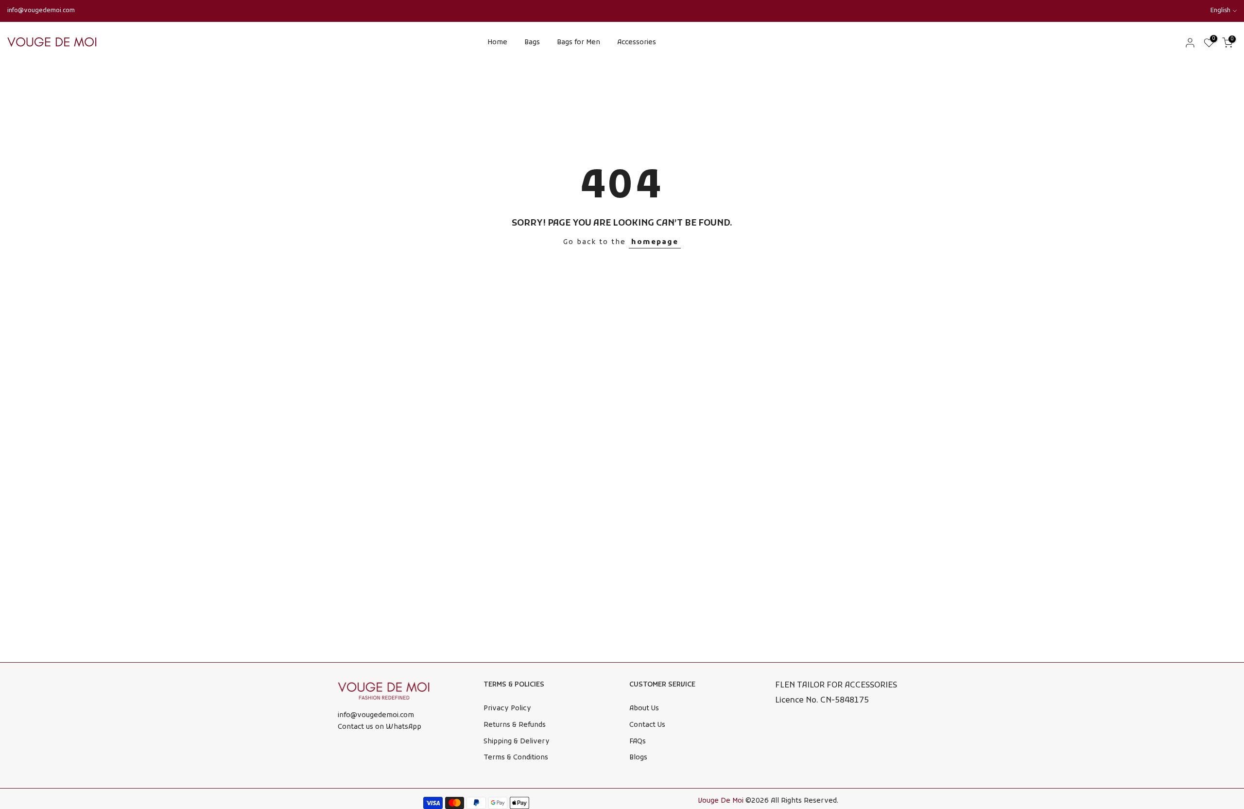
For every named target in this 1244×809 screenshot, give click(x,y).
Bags (532, 42)
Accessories (636, 42)
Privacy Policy (507, 708)
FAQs (637, 741)
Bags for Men (578, 42)
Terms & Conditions (516, 757)
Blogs (638, 757)
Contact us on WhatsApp (379, 727)
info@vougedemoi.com (41, 11)
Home (497, 42)
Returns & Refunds (515, 725)
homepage (654, 242)
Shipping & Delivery (517, 741)
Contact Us (647, 725)
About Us (644, 708)
